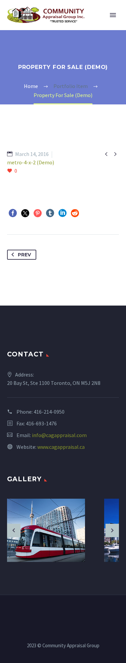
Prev (24, 255)
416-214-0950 (49, 411)
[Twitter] (25, 213)
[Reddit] (75, 213)
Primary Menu (113, 15)
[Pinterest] (38, 213)
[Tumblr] (50, 213)
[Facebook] (13, 213)
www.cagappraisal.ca (61, 446)
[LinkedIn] (62, 213)
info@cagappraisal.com (59, 435)
